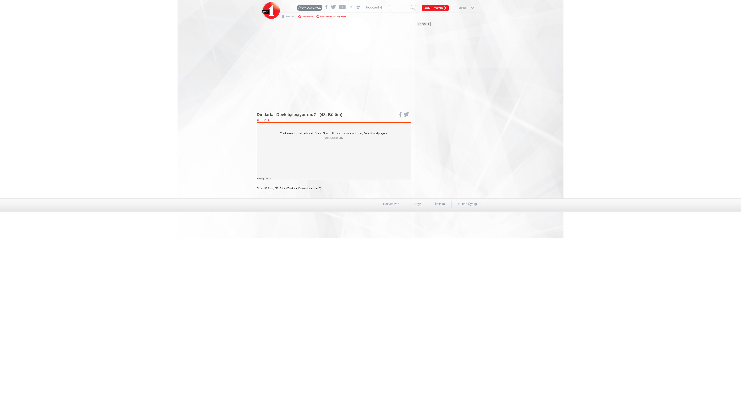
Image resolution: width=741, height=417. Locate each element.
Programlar (307, 17)
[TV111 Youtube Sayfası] (342, 7)
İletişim (440, 204)
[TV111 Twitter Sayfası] (333, 7)
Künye (417, 204)
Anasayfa (290, 17)
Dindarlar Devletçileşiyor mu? (334, 17)
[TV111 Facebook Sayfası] (326, 7)
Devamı (423, 23)
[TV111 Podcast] (375, 7)
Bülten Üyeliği (468, 204)
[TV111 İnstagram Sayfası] (351, 7)
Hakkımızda (391, 204)
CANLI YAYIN (433, 8)
